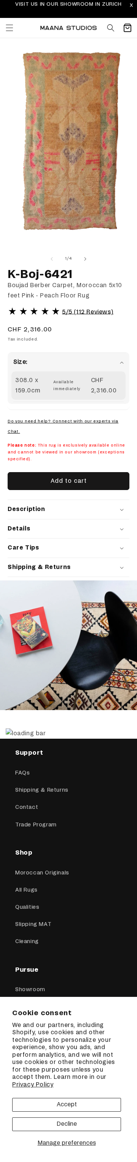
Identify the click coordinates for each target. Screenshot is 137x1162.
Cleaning (27, 941)
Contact (26, 807)
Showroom (30, 989)
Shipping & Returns (41, 790)
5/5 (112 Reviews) (87, 312)
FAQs (22, 773)
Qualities (27, 907)
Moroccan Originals (42, 873)
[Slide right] (85, 259)
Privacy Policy (32, 1085)
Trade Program (36, 825)
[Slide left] (51, 259)
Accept (67, 1104)
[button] (9, 27)
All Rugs (26, 890)
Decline (67, 1124)
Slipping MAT (33, 924)
